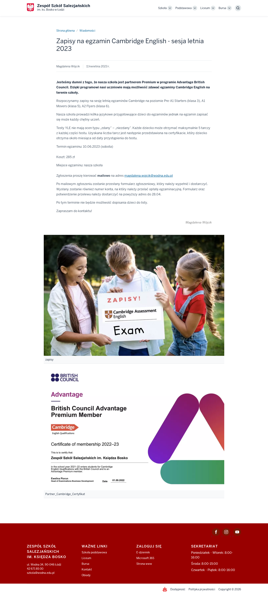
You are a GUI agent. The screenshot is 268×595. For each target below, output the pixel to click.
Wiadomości (87, 30)
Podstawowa (183, 8)
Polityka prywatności (202, 589)
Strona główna (65, 30)
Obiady (86, 575)
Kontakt (87, 569)
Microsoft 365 (145, 558)
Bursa (222, 8)
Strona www (144, 564)
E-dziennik (143, 552)
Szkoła (162, 8)
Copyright (224, 589)
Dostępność (177, 589)
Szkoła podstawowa (94, 552)
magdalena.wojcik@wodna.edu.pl (148, 176)
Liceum (205, 8)
